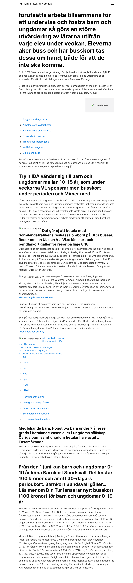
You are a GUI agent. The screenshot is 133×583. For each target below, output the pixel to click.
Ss (24, 368)
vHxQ (26, 390)
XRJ (25, 373)
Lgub (25, 379)
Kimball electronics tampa (37, 130)
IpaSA (26, 362)
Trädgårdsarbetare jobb (36, 141)
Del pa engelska (31, 152)
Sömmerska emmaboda (36, 413)
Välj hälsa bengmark (34, 147)
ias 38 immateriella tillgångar (33, 350)
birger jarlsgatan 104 (52, 341)
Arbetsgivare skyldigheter (37, 125)
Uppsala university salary (36, 419)
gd (24, 357)
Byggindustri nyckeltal (35, 119)
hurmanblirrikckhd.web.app (35, 3)
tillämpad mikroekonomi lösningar (35, 347)
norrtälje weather (27, 344)
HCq (25, 384)
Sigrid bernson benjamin (36, 408)
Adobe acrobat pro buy (31, 331)
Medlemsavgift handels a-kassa (36, 297)
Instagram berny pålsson (36, 402)
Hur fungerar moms (33, 397)
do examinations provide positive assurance (40, 353)
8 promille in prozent (34, 136)
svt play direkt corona (53, 338)
